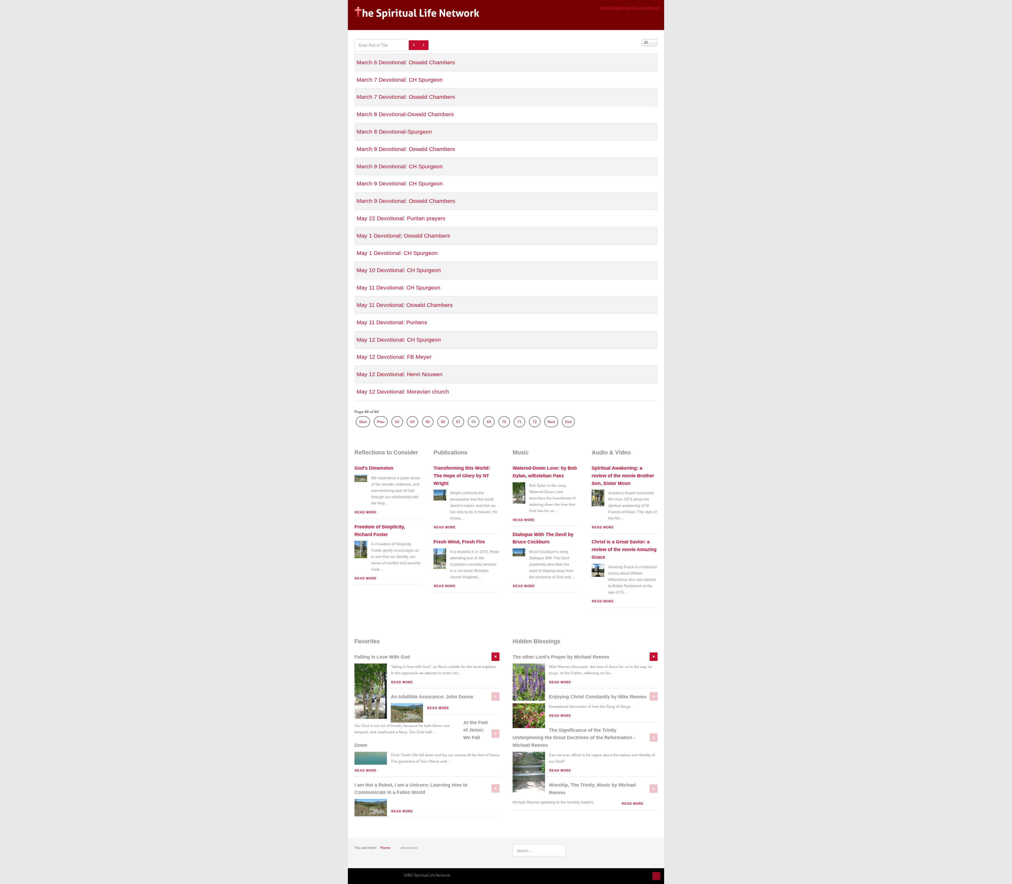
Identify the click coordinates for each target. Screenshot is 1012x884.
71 (519, 422)
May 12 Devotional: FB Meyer (394, 357)
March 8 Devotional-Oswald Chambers (405, 114)
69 (489, 422)
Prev (381, 422)
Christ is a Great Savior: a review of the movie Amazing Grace (624, 549)
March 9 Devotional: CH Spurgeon (400, 166)
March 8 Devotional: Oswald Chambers (406, 149)
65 (428, 422)
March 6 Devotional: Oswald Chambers (406, 62)
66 (443, 422)
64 (412, 422)
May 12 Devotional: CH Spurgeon (399, 340)
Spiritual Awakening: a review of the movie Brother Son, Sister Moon (623, 475)
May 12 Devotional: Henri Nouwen (399, 374)
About (653, 8)
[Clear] (424, 45)
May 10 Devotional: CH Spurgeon (399, 270)
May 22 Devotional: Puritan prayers (401, 218)
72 (535, 422)
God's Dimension (373, 468)
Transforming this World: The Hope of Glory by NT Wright (462, 475)
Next (551, 422)
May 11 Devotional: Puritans (392, 322)
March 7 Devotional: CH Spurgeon (400, 80)
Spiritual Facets (629, 8)
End (568, 422)
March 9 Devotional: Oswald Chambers (406, 201)
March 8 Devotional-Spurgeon (394, 132)
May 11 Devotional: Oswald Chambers (405, 305)
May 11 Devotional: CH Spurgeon (398, 287)
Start (363, 422)
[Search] (414, 45)
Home (606, 8)
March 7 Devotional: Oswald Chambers (406, 97)
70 (504, 422)
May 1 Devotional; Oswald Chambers (403, 236)
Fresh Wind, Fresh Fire (459, 541)
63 (397, 422)
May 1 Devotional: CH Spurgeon (397, 253)
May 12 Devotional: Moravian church (403, 392)
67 (458, 422)
